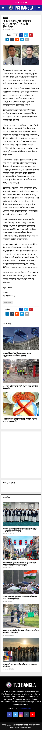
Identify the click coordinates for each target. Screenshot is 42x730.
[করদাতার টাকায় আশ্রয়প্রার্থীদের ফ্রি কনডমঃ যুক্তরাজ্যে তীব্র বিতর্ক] (21, 650)
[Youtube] (32, 714)
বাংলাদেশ (6, 17)
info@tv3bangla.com (25, 708)
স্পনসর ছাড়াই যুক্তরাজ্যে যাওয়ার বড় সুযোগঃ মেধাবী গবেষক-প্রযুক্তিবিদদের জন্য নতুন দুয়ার (19, 564)
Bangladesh (8, 302)
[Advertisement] (21, 455)
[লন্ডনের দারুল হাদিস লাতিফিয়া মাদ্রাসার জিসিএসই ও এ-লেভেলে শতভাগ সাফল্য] (21, 514)
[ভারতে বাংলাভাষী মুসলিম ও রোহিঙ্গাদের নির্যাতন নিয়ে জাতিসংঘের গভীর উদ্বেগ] (21, 582)
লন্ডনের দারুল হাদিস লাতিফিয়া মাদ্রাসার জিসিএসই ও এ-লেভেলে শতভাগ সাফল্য (20, 530)
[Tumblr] (26, 714)
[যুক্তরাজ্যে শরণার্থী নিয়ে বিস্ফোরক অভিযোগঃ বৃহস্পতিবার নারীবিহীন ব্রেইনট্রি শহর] (21, 616)
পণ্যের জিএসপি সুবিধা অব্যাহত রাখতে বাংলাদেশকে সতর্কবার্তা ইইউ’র (17, 354)
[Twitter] (15, 714)
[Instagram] (21, 714)
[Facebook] (9, 714)
